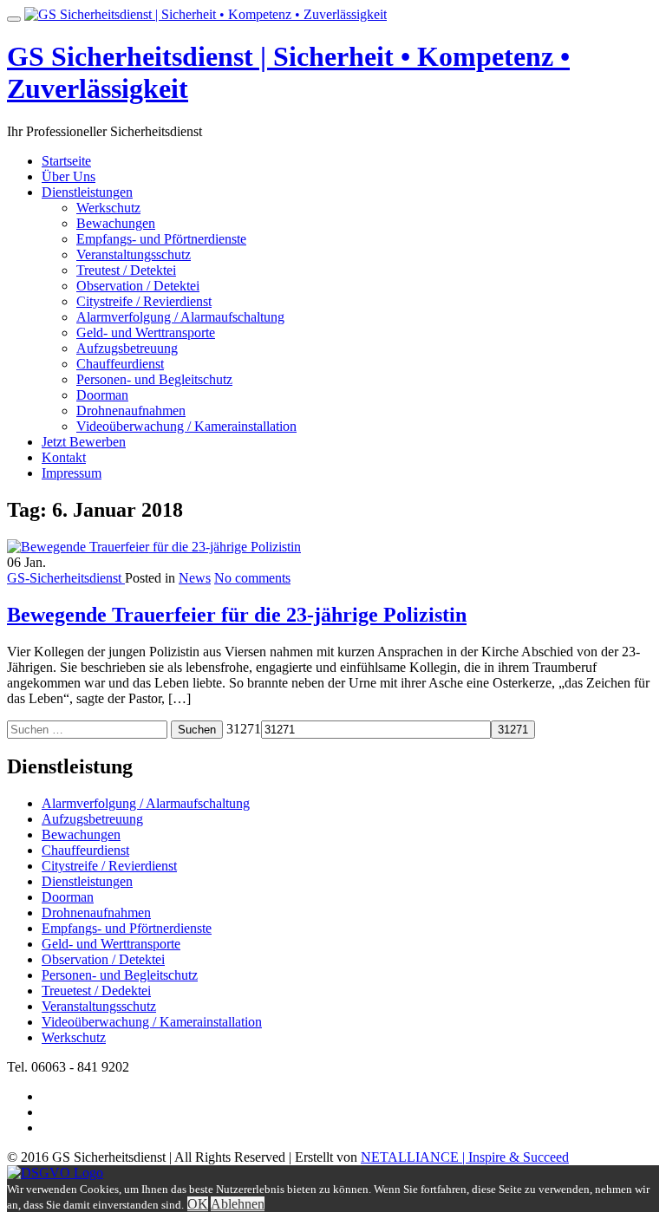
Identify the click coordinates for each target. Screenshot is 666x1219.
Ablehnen (237, 1203)
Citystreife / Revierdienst (144, 301)
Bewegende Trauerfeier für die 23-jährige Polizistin (237, 614)
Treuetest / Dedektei (96, 990)
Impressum (71, 473)
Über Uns (68, 176)
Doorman (102, 395)
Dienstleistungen (87, 192)
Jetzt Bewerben (84, 441)
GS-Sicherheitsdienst (66, 577)
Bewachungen (115, 223)
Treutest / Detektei (126, 270)
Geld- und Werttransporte (145, 332)
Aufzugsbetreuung (127, 348)
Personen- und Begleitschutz (154, 379)
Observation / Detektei (137, 285)
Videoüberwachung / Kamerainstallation (186, 426)
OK (197, 1203)
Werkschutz (108, 207)
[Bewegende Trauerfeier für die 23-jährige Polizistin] (154, 546)
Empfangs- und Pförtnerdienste (161, 238)
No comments (252, 577)
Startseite (66, 160)
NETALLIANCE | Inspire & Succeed (465, 1157)
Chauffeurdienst (120, 363)
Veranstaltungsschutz (133, 254)
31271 (243, 728)
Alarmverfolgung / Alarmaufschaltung (180, 317)
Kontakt (64, 457)
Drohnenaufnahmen (131, 410)
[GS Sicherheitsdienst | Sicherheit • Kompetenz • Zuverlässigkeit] (205, 14)
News (195, 577)
